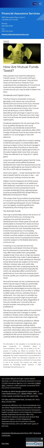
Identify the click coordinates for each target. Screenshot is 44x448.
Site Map (5, 444)
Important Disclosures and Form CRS (17, 433)
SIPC (4, 386)
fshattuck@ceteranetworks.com (15, 34)
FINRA (37, 383)
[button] (37, 4)
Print (6, 42)
